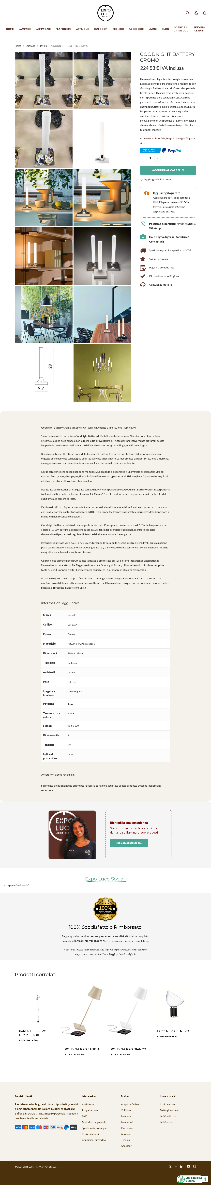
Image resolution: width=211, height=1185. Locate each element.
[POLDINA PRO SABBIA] (82, 1012)
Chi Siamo (126, 1110)
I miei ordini (166, 1122)
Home (18, 45)
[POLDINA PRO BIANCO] (128, 1012)
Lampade (30, 45)
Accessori (126, 1145)
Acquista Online (130, 1104)
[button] (157, 179)
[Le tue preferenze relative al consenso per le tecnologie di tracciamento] (205, 1179)
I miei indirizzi (168, 1116)
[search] (188, 13)
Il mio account (168, 1104)
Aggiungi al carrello (168, 170)
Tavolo (43, 45)
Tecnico (125, 1139)
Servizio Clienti (34, 1113)
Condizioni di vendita (94, 1139)
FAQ (84, 1116)
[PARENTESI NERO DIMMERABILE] (36, 1003)
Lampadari (127, 1122)
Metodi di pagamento (94, 1122)
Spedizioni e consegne (94, 1127)
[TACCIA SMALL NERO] (174, 1003)
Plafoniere (127, 1127)
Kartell (71, 615)
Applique (126, 1133)
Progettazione (90, 1110)
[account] (196, 13)
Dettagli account (169, 1110)
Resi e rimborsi (90, 1133)
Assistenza (88, 1104)
